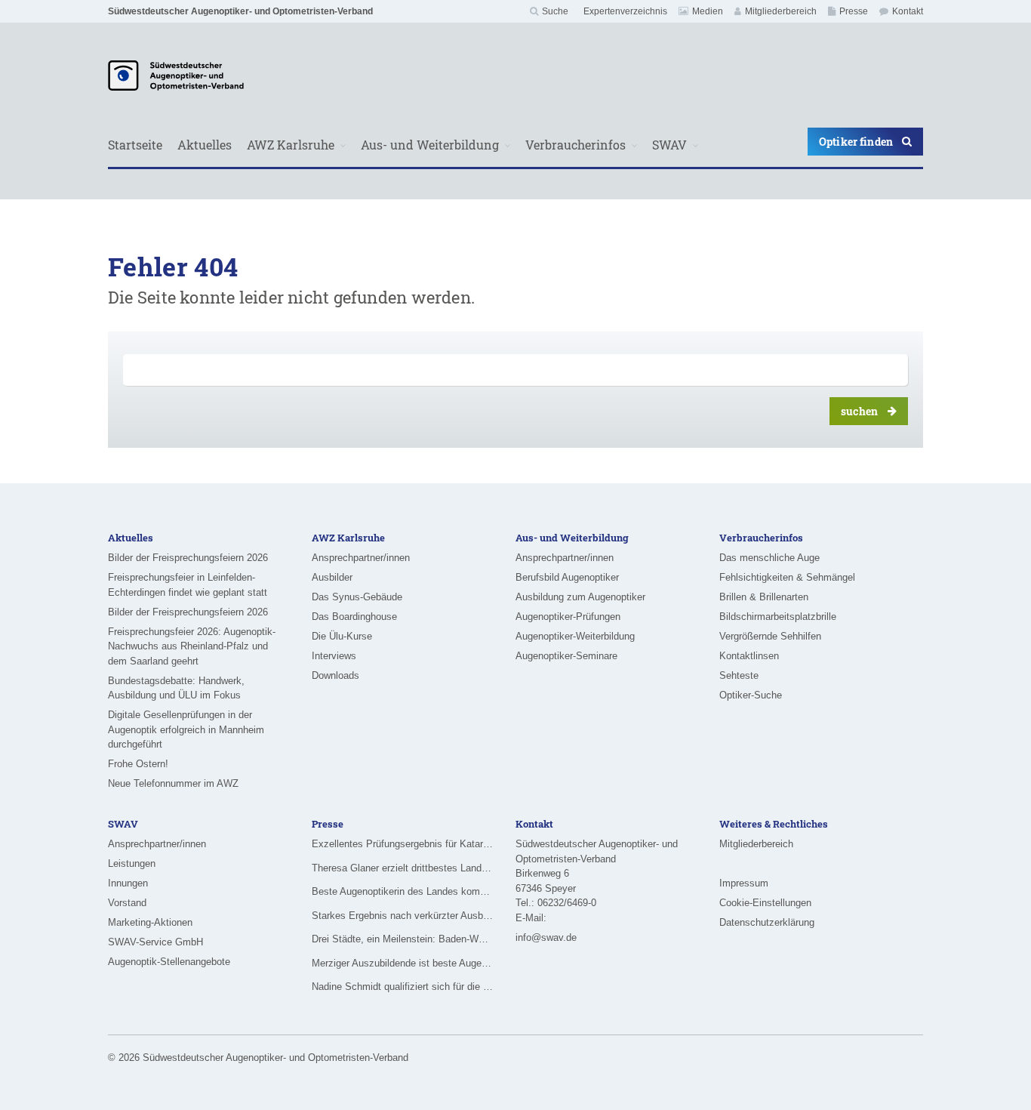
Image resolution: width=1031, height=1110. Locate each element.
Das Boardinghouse (354, 616)
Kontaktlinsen (749, 655)
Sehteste (739, 675)
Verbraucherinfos (575, 145)
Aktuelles (204, 145)
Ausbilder (332, 577)
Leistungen (131, 863)
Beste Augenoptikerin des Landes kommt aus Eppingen (402, 891)
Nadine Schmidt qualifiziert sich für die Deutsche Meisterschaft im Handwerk (402, 986)
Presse (853, 11)
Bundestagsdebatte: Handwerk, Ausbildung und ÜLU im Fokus (176, 688)
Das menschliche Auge (769, 557)
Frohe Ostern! (138, 763)
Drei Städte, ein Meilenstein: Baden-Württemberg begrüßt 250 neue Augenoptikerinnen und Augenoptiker (402, 939)
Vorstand (127, 902)
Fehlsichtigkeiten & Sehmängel (787, 577)
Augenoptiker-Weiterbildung (575, 636)
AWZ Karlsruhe (290, 145)
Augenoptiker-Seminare (566, 655)
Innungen (128, 883)
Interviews (334, 655)
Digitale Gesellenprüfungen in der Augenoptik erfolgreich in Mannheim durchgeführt (186, 729)
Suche (555, 11)
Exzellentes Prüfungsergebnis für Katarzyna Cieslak (402, 843)
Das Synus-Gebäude (357, 597)
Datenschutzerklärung (766, 922)
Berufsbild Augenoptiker (567, 577)
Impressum (743, 883)
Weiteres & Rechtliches (773, 824)
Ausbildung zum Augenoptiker (580, 597)
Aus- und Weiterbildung (430, 145)
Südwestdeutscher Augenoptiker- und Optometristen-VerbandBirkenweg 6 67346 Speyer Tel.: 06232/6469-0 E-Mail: (597, 880)
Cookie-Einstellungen (765, 902)
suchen (859, 411)
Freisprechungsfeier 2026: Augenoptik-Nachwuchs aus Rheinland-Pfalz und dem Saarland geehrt (191, 646)
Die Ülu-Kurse (342, 636)
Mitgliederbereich (781, 11)
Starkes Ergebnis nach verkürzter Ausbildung (402, 915)
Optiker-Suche (750, 695)
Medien (707, 11)
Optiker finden (856, 141)
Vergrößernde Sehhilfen (770, 636)
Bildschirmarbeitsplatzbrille (777, 616)
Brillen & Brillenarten (763, 597)
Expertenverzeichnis (625, 11)
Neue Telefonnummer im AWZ (173, 783)
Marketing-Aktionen (150, 922)
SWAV (669, 145)
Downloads (335, 675)
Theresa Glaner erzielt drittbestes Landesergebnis (402, 868)
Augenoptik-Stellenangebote (169, 961)
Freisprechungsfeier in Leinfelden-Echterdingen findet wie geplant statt (187, 585)
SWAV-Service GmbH (155, 942)
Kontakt (907, 11)
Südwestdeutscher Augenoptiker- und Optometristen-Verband (240, 11)
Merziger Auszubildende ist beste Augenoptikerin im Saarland (402, 963)
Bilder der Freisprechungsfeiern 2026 (188, 557)
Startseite (135, 145)
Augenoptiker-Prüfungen (568, 616)
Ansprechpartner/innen (361, 557)
